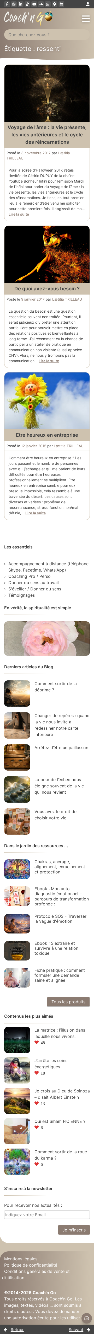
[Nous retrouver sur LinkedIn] (21, 4)
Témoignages (21, 595)
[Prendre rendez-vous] (61, 4)
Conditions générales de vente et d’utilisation (36, 1274)
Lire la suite (19, 214)
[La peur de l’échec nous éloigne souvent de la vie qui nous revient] (17, 789)
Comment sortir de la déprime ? (55, 686)
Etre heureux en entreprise (47, 435)
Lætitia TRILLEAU (67, 299)
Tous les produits (68, 1001)
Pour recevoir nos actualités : (33, 1205)
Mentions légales (20, 1258)
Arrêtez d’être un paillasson (61, 747)
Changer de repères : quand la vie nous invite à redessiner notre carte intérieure (62, 725)
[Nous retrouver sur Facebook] (7, 4)
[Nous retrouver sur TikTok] (27, 4)
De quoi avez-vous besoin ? (47, 289)
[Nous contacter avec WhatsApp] (48, 4)
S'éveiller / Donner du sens (34, 588)
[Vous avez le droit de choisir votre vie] (17, 821)
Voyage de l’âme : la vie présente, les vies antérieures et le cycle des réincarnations (47, 134)
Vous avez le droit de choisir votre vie (55, 814)
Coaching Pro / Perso (29, 576)
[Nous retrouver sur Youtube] (34, 4)
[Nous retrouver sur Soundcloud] (41, 4)
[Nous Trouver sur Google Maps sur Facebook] (54, 4)
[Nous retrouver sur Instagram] (14, 4)
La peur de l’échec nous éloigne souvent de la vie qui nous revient (59, 786)
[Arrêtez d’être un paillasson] (17, 757)
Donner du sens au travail (33, 582)
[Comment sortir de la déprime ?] (17, 693)
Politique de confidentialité (30, 1265)
